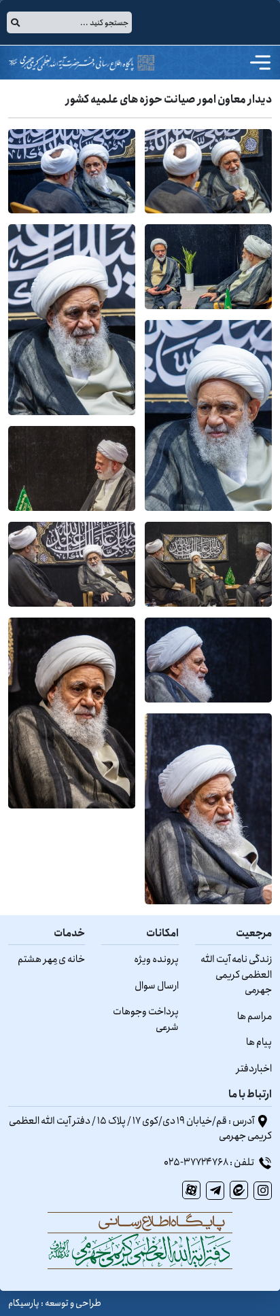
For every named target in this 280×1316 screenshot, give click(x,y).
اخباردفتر (254, 1069)
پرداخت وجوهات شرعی (146, 1019)
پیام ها (259, 1042)
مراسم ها (254, 1016)
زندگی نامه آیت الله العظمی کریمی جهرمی (236, 974)
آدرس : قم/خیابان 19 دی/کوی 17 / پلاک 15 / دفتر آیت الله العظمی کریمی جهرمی (140, 1129)
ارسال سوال (157, 986)
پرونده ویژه (156, 959)
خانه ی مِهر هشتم (51, 959)
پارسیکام (23, 1303)
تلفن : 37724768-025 (210, 1162)
